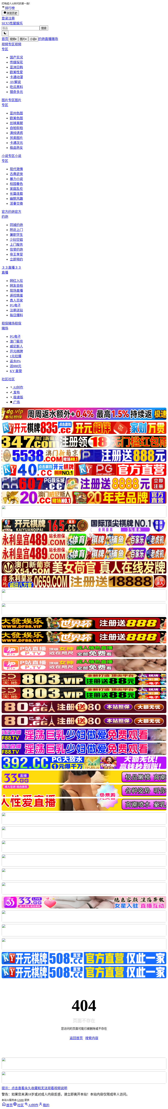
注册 (11, 18)
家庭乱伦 (16, 188)
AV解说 (15, 82)
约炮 (41, 39)
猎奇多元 (16, 92)
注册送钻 (16, 310)
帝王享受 (16, 254)
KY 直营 (16, 371)
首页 (5, 39)
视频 (13, 39)
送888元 (15, 366)
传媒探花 (16, 62)
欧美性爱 (16, 72)
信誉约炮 (16, 249)
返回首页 (76, 1038)
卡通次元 (16, 143)
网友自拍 (16, 285)
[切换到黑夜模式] (5, 33)
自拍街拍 (16, 128)
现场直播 (16, 290)
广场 (16, 402)
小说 (33, 39)
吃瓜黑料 (16, 87)
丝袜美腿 (16, 123)
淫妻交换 (16, 203)
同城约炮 (16, 225)
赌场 (54, 39)
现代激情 (16, 169)
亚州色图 (16, 113)
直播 (48, 39)
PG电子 (15, 305)
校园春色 (16, 184)
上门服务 (16, 244)
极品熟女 (16, 147)
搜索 (44, 28)
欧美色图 (16, 118)
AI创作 (17, 387)
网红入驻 (16, 280)
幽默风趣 (16, 198)
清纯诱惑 (16, 133)
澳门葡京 (16, 341)
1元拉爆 (15, 356)
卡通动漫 (16, 77)
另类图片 (16, 138)
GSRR (20, 1100)
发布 (16, 392)
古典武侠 (16, 174)
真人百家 (16, 300)
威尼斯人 (16, 346)
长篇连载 (16, 193)
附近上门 (16, 230)
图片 (23, 39)
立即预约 (16, 259)
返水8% (15, 361)
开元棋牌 (16, 351)
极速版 (17, 397)
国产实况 (16, 57)
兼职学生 (16, 234)
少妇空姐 (16, 239)
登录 (5, 18)
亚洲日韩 (16, 67)
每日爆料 (16, 315)
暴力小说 (16, 179)
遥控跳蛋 (16, 295)
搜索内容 (91, 1038)
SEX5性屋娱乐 (12, 23)
